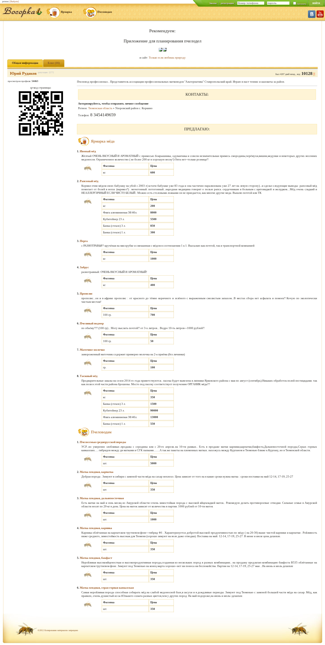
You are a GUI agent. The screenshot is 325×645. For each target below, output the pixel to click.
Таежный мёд (89, 376)
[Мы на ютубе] (320, 17)
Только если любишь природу (167, 57)
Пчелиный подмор (92, 323)
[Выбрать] (14, 1)
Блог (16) (54, 63)
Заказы (213, 3)
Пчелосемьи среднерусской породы (103, 442)
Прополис (86, 293)
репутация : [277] (46, 72)
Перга (84, 241)
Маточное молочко (92, 349)
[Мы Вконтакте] (311, 17)
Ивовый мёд (88, 151)
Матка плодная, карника (96, 528)
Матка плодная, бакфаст (96, 557)
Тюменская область (100, 108)
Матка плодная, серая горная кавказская (107, 587)
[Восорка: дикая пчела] (22, 16)
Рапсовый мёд (89, 181)
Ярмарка (66, 11)
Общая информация (25, 63)
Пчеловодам (104, 11)
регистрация (227, 3)
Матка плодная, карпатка (96, 472)
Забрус (84, 267)
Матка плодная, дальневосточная (102, 498)
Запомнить (301, 4)
